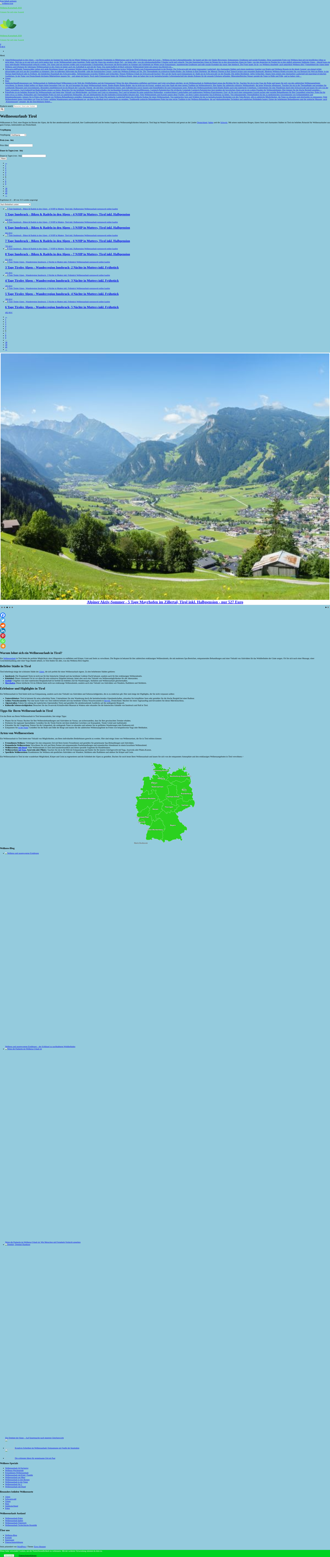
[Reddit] (2, 625)
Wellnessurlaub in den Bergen (17, 1480)
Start (326, 607)
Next (326, 479)
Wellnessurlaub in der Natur (16, 1482)
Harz (7, 81)
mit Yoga (22, 750)
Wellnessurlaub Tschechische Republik (21, 1525)
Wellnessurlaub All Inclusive (16, 1468)
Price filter (4, 145)
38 (6, 189)
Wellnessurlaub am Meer (15, 1477)
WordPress (21, 1547)
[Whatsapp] (2, 640)
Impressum (9, 1540)
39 (6, 191)
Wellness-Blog (11, 1535)
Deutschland (202, 122)
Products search (6, 106)
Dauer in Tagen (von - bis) (11, 156)
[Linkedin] (2, 630)
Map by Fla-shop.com (141, 843)
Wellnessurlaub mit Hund (15, 1487)
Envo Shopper (40, 1547)
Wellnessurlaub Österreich (15, 1523)
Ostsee (8, 78)
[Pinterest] (2, 635)
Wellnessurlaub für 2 (13, 1484)
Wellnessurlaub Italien (14, 1520)
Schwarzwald (167, 72)
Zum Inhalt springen (8, 1)
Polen (166, 97)
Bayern (107, 701)
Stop (328, 607)
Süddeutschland (166, 86)
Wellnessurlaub (9, 658)
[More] (3, 646)
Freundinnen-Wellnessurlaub (16, 1473)
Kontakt (8, 1538)
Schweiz (223, 122)
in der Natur (23, 727)
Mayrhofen (10, 683)
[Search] (2, 109)
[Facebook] (2, 615)
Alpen (167, 63)
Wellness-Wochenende (14, 1470)
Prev (4, 479)
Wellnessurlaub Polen (14, 1518)
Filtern (3, 159)
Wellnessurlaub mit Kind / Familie (19, 1475)
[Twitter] (2, 620)
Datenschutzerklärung (14, 1542)
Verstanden (9, 1556)
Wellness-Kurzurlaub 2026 (11, 8)
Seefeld (8, 681)
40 (6, 193)
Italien (210, 122)
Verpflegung (5, 135)
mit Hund (22, 747)
